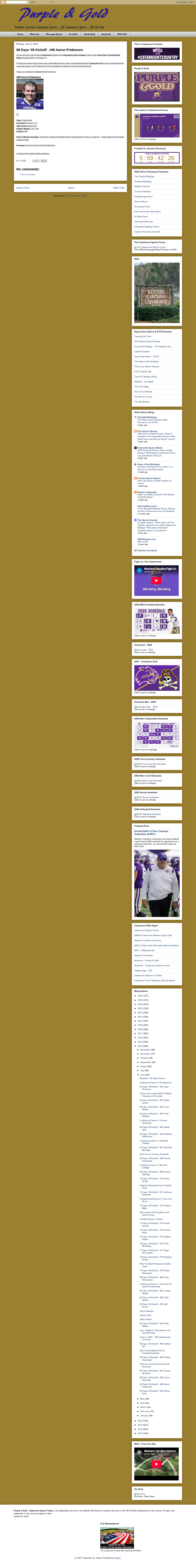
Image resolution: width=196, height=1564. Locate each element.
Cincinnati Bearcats (143, 221)
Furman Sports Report (149, 478)
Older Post (118, 188)
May (142, 1398)
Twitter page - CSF (143, 970)
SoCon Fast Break (143, 391)
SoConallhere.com (147, 506)
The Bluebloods (141, 401)
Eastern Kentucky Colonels (147, 231)
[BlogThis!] (36, 160)
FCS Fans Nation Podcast (146, 366)
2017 (140, 1033)
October (144, 1058)
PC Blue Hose (141, 216)
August (144, 1066)
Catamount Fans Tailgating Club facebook (154, 980)
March (143, 1407)
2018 (140, 1029)
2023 (140, 1008)
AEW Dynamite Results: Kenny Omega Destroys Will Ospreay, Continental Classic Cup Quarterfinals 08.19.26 (157, 453)
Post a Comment (27, 174)
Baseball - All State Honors (152, 1078)
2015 (140, 1042)
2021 (140, 1017)
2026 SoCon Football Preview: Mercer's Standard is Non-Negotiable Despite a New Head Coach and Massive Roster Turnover (156, 436)
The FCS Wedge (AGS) (145, 376)
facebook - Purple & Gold (146, 960)
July (142, 1070)
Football (73, 34)
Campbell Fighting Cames (146, 226)
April (142, 1403)
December (145, 1049)
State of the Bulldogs (149, 464)
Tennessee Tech (142, 206)
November (145, 1054)
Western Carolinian (143, 955)
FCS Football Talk (142, 371)
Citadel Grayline (142, 351)
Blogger (117, 1558)
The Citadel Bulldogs (144, 176)
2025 (140, 1000)
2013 (140, 1421)
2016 (140, 1037)
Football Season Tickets (151, 1219)
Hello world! (143, 542)
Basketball (89, 34)
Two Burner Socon (143, 396)
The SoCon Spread (147, 431)
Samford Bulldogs (142, 181)
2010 (140, 1433)
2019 (140, 1025)
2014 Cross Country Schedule (154, 1154)
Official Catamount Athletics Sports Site (153, 935)
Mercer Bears (140, 201)
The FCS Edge (141, 386)
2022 (140, 1012)
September (146, 1062)
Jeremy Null (145, 1315)
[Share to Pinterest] (45, 160)
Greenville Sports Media (150, 448)
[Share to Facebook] (42, 160)
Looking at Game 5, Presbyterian (156, 1082)
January (144, 1415)
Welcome (34, 34)
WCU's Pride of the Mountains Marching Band (156, 945)
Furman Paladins (142, 191)
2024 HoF (122, 34)
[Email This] (34, 160)
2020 (140, 1021)
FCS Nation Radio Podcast (147, 341)
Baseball (106, 34)
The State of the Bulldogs (146, 361)
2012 (140, 1425)
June (143, 1075)
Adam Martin (146, 1319)
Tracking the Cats (142, 336)
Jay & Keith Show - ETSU (146, 356)
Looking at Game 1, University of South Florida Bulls (155, 1285)
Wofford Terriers (142, 186)
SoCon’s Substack (147, 492)
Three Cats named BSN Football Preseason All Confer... (155, 1094)
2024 (140, 1004)
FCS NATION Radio (147, 417)
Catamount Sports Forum (146, 930)
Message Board (54, 34)
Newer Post (22, 188)
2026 (140, 996)
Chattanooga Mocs (143, 196)
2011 (140, 1429)
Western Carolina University (147, 940)
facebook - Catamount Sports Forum (152, 965)
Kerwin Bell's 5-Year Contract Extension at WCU (151, 832)
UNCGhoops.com (147, 539)
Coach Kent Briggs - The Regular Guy (152, 346)
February (145, 1411)
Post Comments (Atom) (76, 196)
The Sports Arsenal (147, 520)
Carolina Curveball (147, 550)
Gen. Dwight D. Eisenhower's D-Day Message (155, 1331)
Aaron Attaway (147, 1311)
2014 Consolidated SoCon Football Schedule (152, 1351)
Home (20, 34)
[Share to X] (39, 160)
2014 (140, 1046)
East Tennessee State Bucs (147, 211)
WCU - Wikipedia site (144, 950)
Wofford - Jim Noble (144, 381)
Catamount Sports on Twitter (148, 975)
